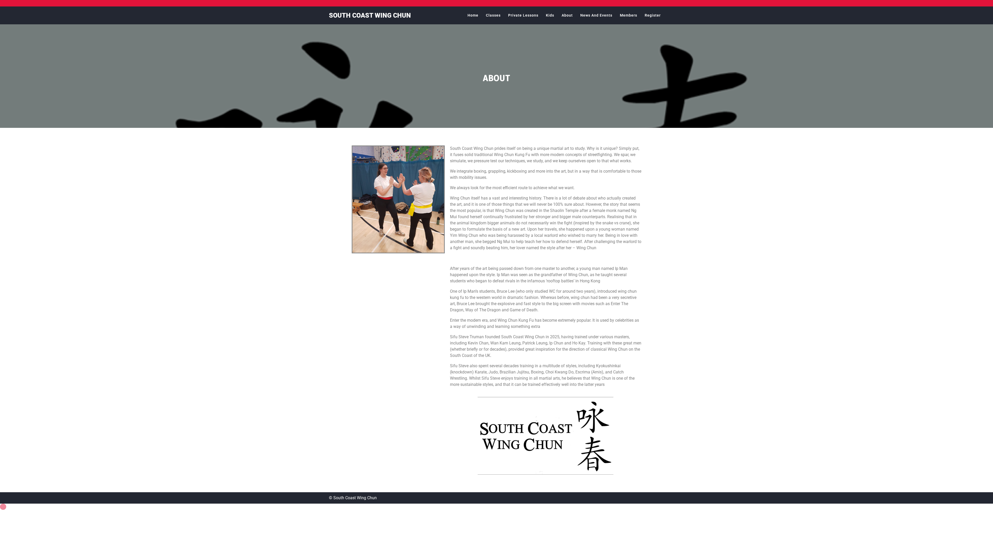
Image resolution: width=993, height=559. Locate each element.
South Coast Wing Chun (370, 15)
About (567, 15)
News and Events (596, 15)
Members (628, 15)
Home (473, 15)
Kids (550, 15)
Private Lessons (523, 15)
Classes (493, 15)
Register (653, 15)
